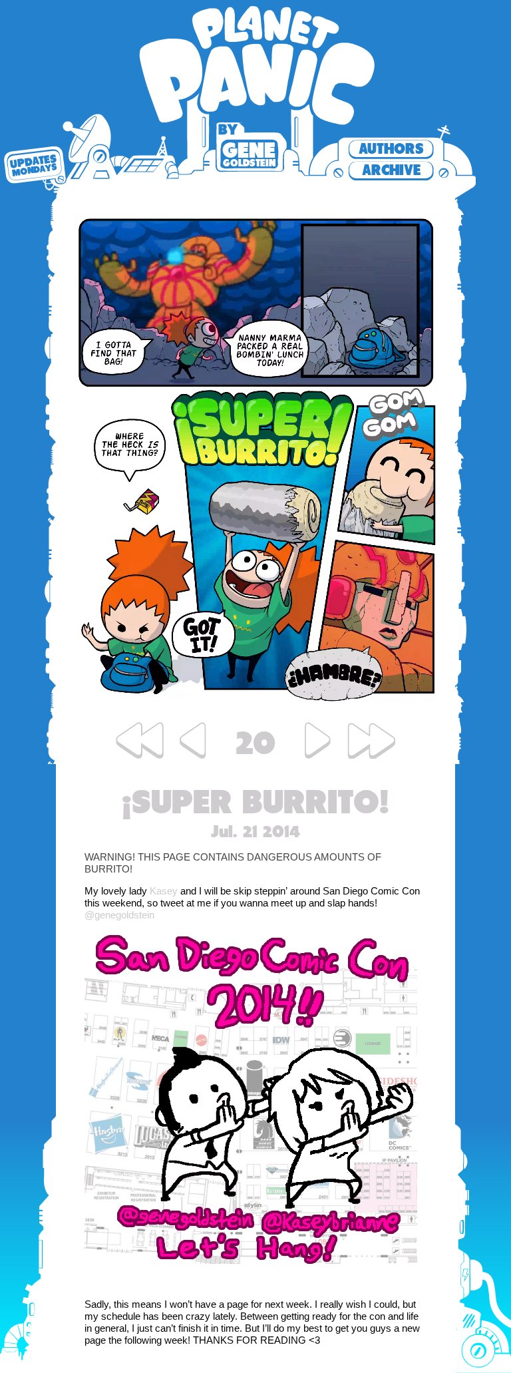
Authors (391, 148)
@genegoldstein (119, 914)
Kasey (164, 890)
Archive (391, 170)
